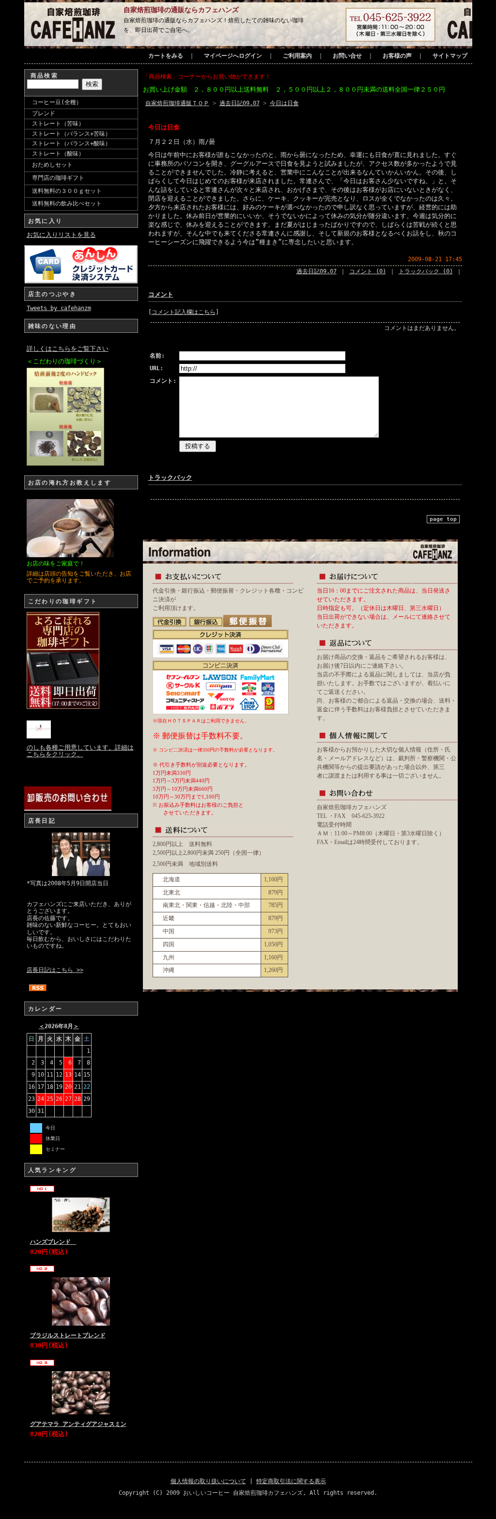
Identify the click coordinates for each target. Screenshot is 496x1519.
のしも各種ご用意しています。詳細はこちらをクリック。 (80, 751)
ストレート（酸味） (58, 153)
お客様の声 (397, 55)
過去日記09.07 (239, 103)
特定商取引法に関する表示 (291, 1481)
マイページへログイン (233, 55)
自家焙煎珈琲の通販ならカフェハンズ (181, 10)
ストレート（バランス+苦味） (71, 133)
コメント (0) (367, 271)
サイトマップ (450, 55)
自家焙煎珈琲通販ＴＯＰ (177, 103)
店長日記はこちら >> (55, 970)
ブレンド (43, 113)
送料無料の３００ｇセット (67, 191)
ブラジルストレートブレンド (68, 1335)
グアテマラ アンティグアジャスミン (78, 1424)
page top (443, 519)
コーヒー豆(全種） (57, 102)
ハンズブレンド (53, 1241)
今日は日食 (284, 103)
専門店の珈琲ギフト (58, 177)
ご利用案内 (297, 55)
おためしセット (52, 164)
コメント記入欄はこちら (184, 312)
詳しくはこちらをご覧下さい (67, 348)
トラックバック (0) (426, 271)
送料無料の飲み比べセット (67, 203)
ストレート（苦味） (58, 123)
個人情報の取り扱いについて (208, 1481)
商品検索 (45, 75)
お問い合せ (347, 55)
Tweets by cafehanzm (59, 308)
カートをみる (165, 55)
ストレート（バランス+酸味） (71, 143)
